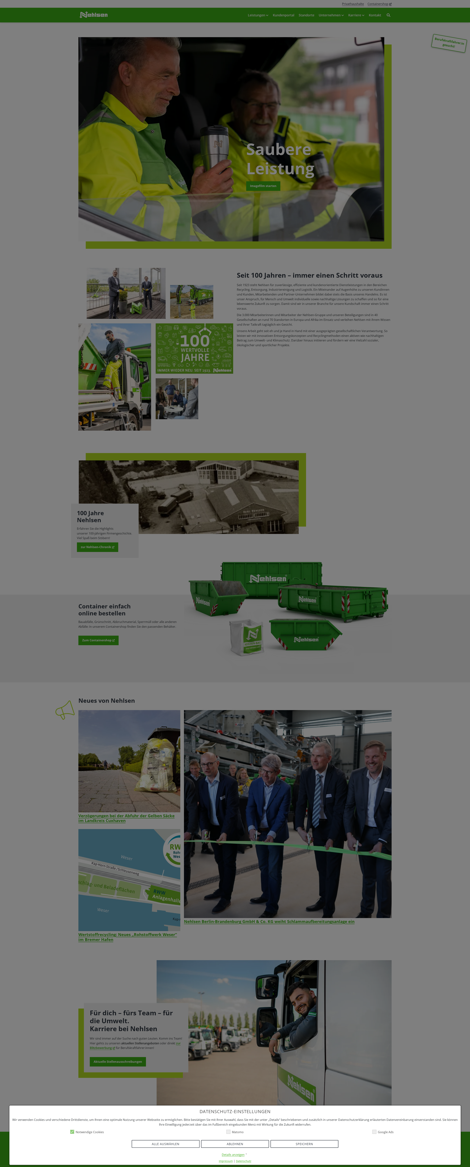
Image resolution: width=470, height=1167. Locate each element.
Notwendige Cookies (90, 1132)
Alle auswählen (165, 1144)
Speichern (304, 1144)
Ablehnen (235, 1144)
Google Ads (386, 1132)
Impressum (226, 1161)
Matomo (238, 1132)
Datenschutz (243, 1161)
